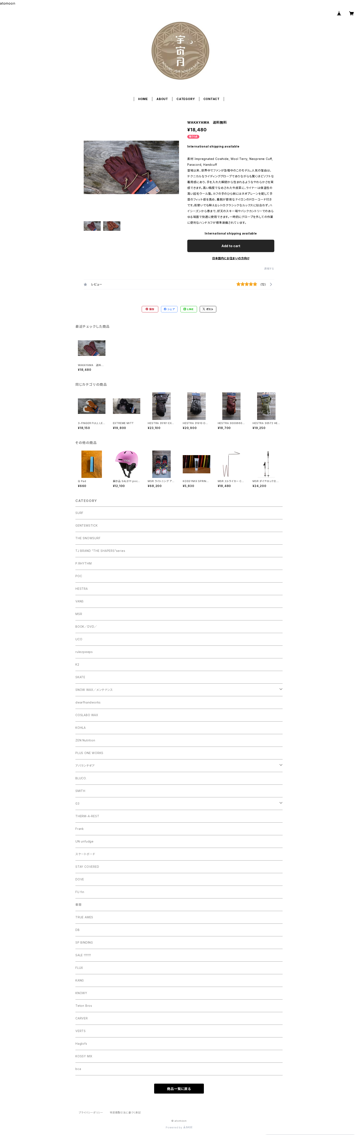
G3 (77, 803)
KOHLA (80, 727)
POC (78, 576)
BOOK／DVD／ (86, 626)
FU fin (79, 892)
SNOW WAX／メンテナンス (94, 689)
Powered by (174, 1127)
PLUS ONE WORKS (89, 753)
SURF (79, 513)
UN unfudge (84, 841)
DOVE (79, 879)
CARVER (81, 1018)
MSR (78, 614)
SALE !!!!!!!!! (83, 955)
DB (77, 930)
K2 (77, 664)
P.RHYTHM (83, 563)
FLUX (79, 967)
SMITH (80, 791)
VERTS (80, 1031)
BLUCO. (81, 778)
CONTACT (211, 99)
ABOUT (162, 99)
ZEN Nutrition (85, 740)
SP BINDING (84, 942)
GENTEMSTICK (86, 525)
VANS (79, 601)
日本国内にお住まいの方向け (230, 258)
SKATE (80, 677)
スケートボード (85, 854)
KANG (79, 980)
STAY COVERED (87, 866)
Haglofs (81, 1043)
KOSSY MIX (84, 1056)
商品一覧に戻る (179, 1089)
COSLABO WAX (86, 715)
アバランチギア (85, 765)
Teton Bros (83, 1005)
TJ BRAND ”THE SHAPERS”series (100, 550)
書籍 (78, 904)
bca (78, 1069)
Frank (79, 828)
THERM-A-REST (87, 816)
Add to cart (230, 246)
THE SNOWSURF (88, 538)
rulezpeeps (84, 652)
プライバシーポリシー (91, 1112)
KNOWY (81, 993)
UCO (78, 639)
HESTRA (81, 588)
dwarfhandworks (88, 702)
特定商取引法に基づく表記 (125, 1112)
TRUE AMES (84, 917)
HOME (143, 99)
